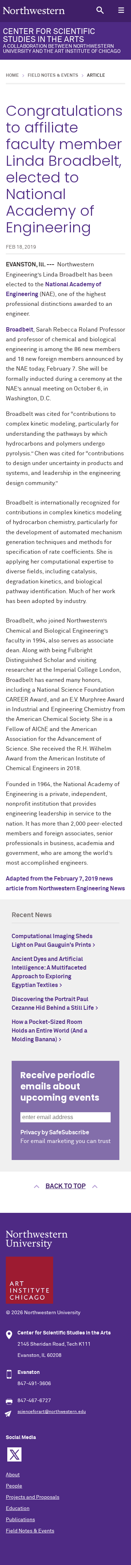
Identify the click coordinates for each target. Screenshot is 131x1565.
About (13, 1474)
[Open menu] (121, 10)
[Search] (100, 10)
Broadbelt (19, 330)
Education (17, 1508)
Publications (20, 1519)
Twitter (14, 1454)
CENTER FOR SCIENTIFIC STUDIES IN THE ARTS (61, 41)
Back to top (65, 1186)
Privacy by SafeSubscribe (54, 1132)
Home (12, 75)
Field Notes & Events (53, 75)
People (14, 1486)
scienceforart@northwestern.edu (51, 1412)
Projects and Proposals (32, 1497)
